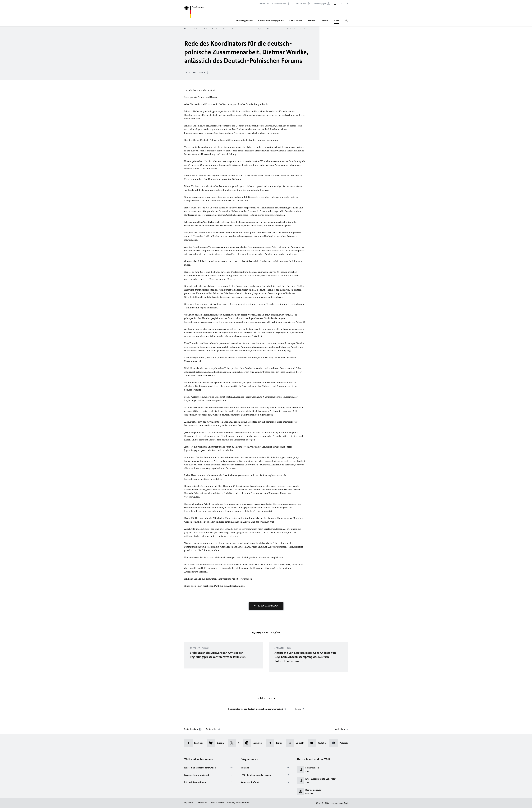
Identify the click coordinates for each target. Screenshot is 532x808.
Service (311, 20)
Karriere (324, 20)
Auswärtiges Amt (244, 20)
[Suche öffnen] (346, 20)
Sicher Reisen (295, 20)
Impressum (189, 803)
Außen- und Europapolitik (271, 20)
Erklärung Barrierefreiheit (238, 803)
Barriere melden (217, 803)
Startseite (188, 29)
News (336, 21)
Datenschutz (202, 803)
